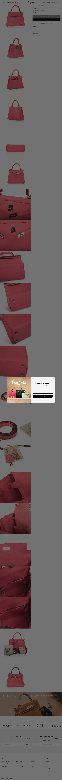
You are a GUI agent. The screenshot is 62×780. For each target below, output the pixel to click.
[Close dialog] (53, 378)
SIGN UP (43, 396)
